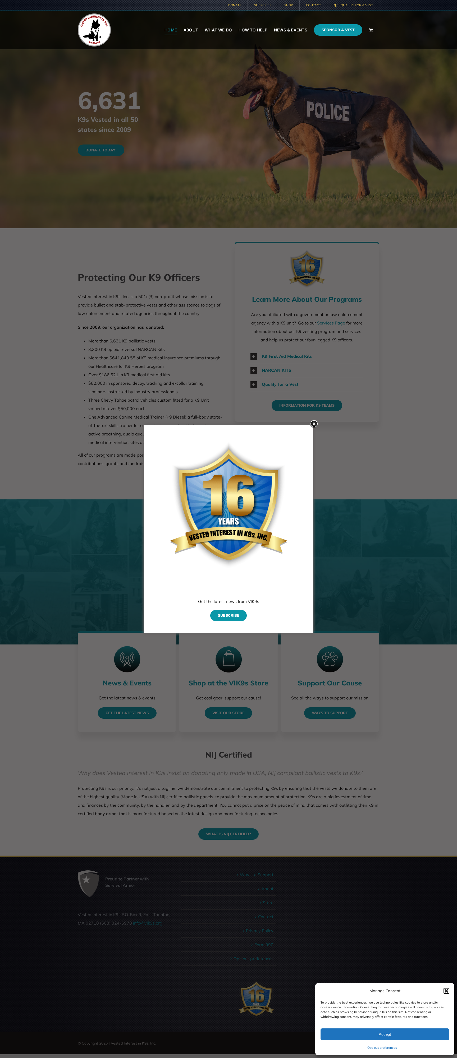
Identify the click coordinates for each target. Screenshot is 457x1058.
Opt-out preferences (382, 1048)
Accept (385, 1034)
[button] (446, 991)
